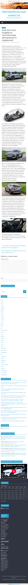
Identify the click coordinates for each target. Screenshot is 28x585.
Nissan (2, 332)
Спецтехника (4, 370)
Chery (2, 305)
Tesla (2, 344)
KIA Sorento (5, 526)
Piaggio (7, 527)
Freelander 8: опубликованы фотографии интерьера (12, 421)
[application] (14, 471)
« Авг (2, 501)
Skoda (2, 340)
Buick (2, 303)
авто (3, 538)
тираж (7, 567)
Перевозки (3, 360)
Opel (2, 334)
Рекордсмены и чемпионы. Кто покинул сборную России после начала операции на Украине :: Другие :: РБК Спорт (13, 450)
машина (5, 556)
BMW (2, 301)
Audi (2, 299)
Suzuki (2, 342)
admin (10, 42)
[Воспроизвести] (2, 477)
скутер (2, 567)
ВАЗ (2, 354)
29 (17, 498)
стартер (4, 567)
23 (20, 495)
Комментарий (5, 259)
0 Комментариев (16, 42)
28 (13, 498)
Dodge (2, 309)
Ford (2, 313)
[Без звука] (23, 477)
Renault (2, 338)
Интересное (3, 356)
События (3, 368)
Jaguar (2, 324)
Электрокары (4, 374)
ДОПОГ (5, 536)
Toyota (3, 27)
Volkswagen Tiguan (4, 534)
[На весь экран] (25, 477)
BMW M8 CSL (3, 522)
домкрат (4, 553)
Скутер (2, 366)
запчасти (4, 555)
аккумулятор (5, 550)
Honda (2, 316)
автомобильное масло (5, 546)
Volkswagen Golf (4, 532)
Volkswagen (3, 348)
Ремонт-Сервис (4, 364)
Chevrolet (3, 307)
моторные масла (4, 559)
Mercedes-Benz (4, 330)
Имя (2, 278)
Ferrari (2, 311)
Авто (1, 535)
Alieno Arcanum (3, 519)
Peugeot (2, 336)
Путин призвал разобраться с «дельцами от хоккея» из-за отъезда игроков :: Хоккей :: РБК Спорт (13, 438)
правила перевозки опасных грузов (4, 564)
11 (2, 493)
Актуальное (3, 350)
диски (2, 553)
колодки (2, 556)
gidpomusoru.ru (16, 584)
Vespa (5, 530)
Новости (3, 358)
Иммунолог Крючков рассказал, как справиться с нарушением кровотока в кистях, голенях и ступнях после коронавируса (14, 404)
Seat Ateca (2, 529)
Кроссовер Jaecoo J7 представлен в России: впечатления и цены (13, 251)
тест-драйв (3, 372)
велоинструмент (4, 552)
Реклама (3, 362)
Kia (1, 328)
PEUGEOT (4, 527)
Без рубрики (3, 352)
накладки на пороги (4, 561)
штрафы (2, 570)
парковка (2, 562)
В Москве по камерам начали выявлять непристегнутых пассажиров (13, 246)
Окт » (5, 501)
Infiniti (2, 320)
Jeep (2, 326)
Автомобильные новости (14, 13)
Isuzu (2, 322)
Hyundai (2, 318)
